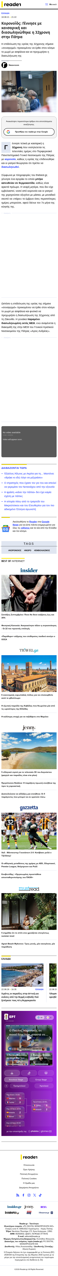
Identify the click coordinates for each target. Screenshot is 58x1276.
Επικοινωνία (29, 1165)
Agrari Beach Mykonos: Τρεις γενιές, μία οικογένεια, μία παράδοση (28, 945)
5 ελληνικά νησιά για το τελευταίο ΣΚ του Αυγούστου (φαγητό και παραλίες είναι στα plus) (26, 773)
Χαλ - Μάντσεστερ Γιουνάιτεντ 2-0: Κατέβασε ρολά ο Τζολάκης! (26, 854)
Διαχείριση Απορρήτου (29, 1187)
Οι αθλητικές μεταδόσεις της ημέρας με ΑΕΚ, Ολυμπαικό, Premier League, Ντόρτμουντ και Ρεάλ (28, 865)
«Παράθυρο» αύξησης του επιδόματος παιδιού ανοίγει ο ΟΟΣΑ (28, 638)
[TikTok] (40, 1195)
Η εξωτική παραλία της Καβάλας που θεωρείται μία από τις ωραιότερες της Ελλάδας (28, 707)
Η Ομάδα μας (29, 1183)
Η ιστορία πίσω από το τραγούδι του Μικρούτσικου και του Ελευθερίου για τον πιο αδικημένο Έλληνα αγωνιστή (29, 505)
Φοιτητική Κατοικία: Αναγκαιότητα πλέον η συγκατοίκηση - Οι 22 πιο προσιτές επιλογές (28, 627)
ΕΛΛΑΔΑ (5, 13)
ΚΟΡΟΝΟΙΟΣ (15, 550)
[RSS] (17, 1195)
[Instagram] (29, 1195)
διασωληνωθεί (10, 167)
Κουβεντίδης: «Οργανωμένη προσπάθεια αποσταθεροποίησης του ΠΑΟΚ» (21, 875)
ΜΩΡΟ (28, 550)
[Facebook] (23, 1195)
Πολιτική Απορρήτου (29, 1174)
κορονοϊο (10, 159)
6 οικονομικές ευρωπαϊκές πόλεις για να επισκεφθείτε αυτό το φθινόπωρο (27, 696)
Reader (33, 522)
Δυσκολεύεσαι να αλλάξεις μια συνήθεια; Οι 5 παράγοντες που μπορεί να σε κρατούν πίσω (23, 795)
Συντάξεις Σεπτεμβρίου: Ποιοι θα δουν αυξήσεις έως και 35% (27, 616)
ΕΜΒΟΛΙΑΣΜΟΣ (42, 550)
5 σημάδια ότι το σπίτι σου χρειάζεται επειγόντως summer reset (25, 934)
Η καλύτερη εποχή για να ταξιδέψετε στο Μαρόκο (24, 716)
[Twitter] (34, 1195)
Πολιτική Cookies (29, 1178)
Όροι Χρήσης (29, 1169)
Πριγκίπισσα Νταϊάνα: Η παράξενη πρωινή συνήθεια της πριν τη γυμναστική (28, 784)
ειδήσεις (25, 528)
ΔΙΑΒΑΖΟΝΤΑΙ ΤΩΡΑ (14, 468)
